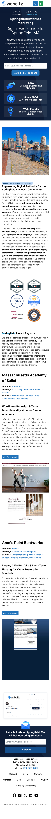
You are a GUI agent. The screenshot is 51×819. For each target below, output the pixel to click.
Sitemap (31, 780)
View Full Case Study (10, 457)
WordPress (17, 386)
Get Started (25, 749)
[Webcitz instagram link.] (19, 795)
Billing (25, 774)
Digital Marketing (21, 12)
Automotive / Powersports (23, 551)
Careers (38, 774)
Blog (19, 780)
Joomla (15, 548)
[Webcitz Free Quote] (41, 3)
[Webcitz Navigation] (45, 4)
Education (29, 389)
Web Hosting (22, 398)
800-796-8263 (30, 768)
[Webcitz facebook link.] (14, 795)
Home (10, 12)
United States (34, 12)
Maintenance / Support (22, 395)
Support (13, 774)
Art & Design (17, 389)
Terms (25, 785)
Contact (7, 780)
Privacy (44, 780)
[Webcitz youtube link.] (36, 795)
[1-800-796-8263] (35, 3)
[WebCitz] (12, 3)
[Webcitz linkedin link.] (30, 795)
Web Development (19, 558)
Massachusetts (18, 14)
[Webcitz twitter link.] (25, 795)
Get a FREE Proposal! (25, 72)
